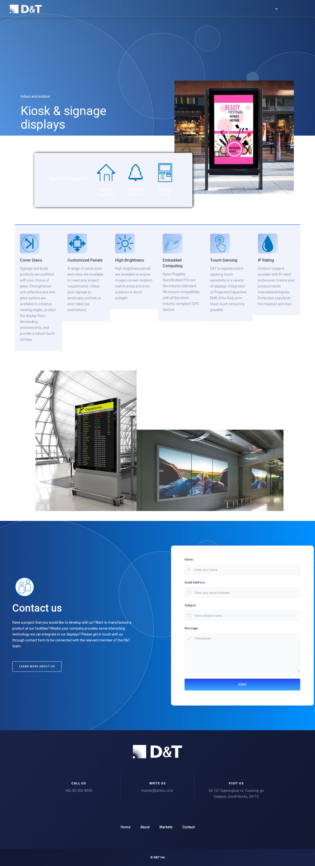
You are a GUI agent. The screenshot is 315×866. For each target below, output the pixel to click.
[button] (269, 9)
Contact (294, 9)
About (246, 9)
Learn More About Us (37, 666)
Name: (189, 559)
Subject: (190, 605)
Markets (166, 827)
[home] (26, 9)
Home (226, 9)
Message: (192, 628)
